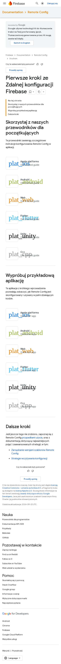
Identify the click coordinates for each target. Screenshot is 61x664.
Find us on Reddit (10, 554)
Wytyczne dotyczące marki (14, 598)
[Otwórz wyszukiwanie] (37, 3)
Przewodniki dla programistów (16, 519)
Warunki (6, 651)
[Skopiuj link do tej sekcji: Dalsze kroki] (33, 427)
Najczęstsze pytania (11, 603)
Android (6, 621)
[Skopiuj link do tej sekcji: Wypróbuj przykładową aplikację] (27, 281)
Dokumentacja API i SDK (13, 524)
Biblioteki (6, 533)
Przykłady (6, 528)
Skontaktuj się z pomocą (13, 580)
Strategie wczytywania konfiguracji (29, 458)
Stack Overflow (9, 585)
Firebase (9, 55)
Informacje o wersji (10, 594)
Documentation (12, 12)
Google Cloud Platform (12, 634)
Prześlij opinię (16, 70)
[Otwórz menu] (4, 3)
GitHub (5, 537)
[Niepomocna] (42, 64)
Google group (8, 589)
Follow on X (7, 559)
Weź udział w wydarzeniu (13, 568)
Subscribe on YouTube (12, 563)
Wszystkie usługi (9, 639)
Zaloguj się (52, 3)
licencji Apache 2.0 (24, 491)
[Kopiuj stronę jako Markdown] (39, 91)
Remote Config (38, 12)
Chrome (6, 625)
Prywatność (17, 651)
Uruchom (13, 58)
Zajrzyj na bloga (9, 550)
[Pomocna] (37, 64)
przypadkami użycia (32, 437)
